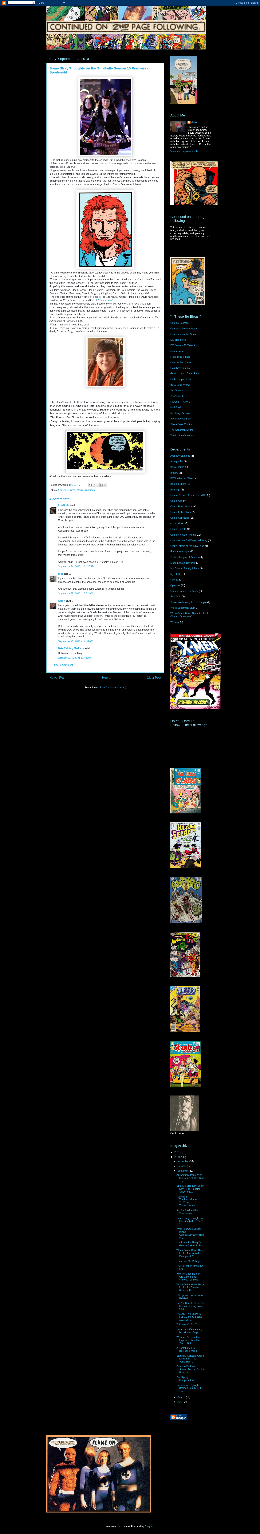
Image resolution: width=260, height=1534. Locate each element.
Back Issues (177, 467)
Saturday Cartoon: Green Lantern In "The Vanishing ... (190, 1358)
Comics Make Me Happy (184, 328)
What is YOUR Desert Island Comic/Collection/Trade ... (190, 1233)
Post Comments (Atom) (113, 687)
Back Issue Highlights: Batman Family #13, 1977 (189, 1388)
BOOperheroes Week (182, 478)
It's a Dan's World (180, 385)
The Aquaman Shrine (181, 429)
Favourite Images (180, 551)
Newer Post (57, 677)
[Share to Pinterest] (105, 485)
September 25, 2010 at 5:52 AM (75, 593)
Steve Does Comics (181, 424)
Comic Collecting (179, 517)
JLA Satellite (177, 396)
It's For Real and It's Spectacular (187, 1212)
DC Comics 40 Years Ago (184, 345)
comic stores (177, 523)
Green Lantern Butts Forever (186, 373)
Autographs (176, 461)
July (180, 1401)
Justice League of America (185, 557)
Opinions (90, 490)
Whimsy (174, 622)
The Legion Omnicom (182, 435)
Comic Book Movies (181, 506)
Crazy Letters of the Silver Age (187, 546)
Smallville (175, 596)
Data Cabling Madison (71, 648)
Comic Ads (176, 500)
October (182, 1166)
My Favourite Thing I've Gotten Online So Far (189, 1244)
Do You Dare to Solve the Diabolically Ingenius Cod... (190, 1306)
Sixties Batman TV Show (184, 591)
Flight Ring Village (180, 356)
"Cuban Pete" (105, 300)
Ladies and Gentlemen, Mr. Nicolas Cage (189, 1331)
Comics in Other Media (71, 490)
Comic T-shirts (178, 529)
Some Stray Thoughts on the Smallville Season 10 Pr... (190, 1221)
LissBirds (63, 505)
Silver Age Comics (180, 418)
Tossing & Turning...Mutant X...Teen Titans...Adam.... (187, 1201)
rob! (60, 573)
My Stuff (175, 574)
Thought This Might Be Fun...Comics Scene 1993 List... (189, 1316)
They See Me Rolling (187, 1261)
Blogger (149, 1526)
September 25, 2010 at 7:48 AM (75, 641)
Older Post (154, 677)
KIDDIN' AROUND (180, 401)
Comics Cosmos (179, 322)
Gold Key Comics (180, 368)
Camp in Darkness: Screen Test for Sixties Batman (190, 1369)
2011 (177, 1152)
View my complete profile (184, 151)
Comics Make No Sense (183, 334)
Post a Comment (63, 664)
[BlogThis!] (94, 485)
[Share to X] (98, 485)
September (183, 1170)
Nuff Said (175, 407)
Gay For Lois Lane (180, 362)
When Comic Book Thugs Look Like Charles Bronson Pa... (190, 1287)
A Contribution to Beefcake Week (186, 1349)
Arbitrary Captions (180, 455)
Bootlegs (175, 489)
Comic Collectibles (180, 512)
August (181, 1397)
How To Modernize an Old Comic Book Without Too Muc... (188, 1276)
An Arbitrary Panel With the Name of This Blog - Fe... (190, 1178)
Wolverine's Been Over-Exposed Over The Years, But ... (189, 1340)
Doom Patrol (177, 351)
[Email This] (90, 485)
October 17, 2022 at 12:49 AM (74, 657)
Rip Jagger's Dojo (180, 413)
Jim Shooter (177, 390)
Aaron (61, 600)
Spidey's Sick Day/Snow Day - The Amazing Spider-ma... (189, 1188)
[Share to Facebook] (101, 485)
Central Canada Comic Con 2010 (188, 495)
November (183, 1161)
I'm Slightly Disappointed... (186, 1379)
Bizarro (174, 472)
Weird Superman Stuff (182, 607)
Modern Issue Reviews (182, 562)
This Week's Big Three (188, 1324)
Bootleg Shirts (178, 483)
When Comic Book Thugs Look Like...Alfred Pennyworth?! (190, 1253)
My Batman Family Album (184, 568)
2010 (177, 1157)
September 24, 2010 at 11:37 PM (76, 566)
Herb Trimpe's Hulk (180, 379)
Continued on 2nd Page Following (188, 540)
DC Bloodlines (178, 339)
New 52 (174, 579)
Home (106, 677)
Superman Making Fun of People (188, 602)
